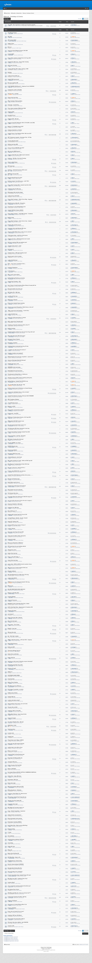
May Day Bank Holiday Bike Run (15, 868)
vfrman (10, 629)
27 (55, 186)
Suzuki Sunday (11, 678)
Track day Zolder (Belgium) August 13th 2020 (18, 50)
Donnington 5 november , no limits (15, 689)
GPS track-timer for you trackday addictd (17, 546)
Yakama (73, 288)
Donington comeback (12, 342)
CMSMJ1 (73, 36)
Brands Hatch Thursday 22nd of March (16, 918)
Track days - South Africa (13, 104)
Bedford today (11, 217)
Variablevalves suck (75, 86)
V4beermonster (74, 578)
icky (9, 637)
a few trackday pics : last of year (15, 457)
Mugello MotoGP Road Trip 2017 (15, 177)
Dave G (10, 275)
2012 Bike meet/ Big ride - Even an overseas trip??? (19, 892)
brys (72, 765)
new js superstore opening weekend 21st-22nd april (19, 885)
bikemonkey (74, 79)
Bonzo (10, 357)
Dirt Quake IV (11, 249)
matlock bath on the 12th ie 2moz (15, 747)
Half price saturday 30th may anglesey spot (17, 242)
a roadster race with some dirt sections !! (17, 349)
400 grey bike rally (12, 632)
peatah (73, 725)
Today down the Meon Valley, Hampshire (17, 535)
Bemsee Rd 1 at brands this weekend (16, 409)
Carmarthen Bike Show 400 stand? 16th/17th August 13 (20, 496)
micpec (73, 714)
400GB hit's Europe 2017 (13, 173)
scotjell (73, 130)
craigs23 (73, 868)
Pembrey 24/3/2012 (12, 908)
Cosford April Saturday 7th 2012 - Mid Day (17, 896)
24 (55, 333)
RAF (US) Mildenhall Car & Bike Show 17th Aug (18, 574)
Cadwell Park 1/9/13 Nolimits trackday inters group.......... (20, 475)
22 (52, 333)
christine (10, 289)
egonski (73, 353)
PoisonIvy (10, 518)
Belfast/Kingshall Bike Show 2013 (15, 664)
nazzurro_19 (11, 865)
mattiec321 (11, 189)
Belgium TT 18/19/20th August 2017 (15, 126)
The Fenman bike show (13, 493)
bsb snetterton (11, 835)
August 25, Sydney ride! (13, 521)
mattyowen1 (11, 483)
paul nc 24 (11, 886)
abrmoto (73, 639)
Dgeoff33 (73, 896)
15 (55, 171)
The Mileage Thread (12, 32)
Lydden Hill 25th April (12, 260)
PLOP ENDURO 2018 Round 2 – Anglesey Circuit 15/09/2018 (21, 86)
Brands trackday (11, 828)
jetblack (10, 861)
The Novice (11, 730)
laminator (10, 304)
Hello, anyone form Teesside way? (15, 321)
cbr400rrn (73, 93)
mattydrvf (10, 73)
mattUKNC (74, 528)
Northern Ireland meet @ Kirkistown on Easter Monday (20, 388)
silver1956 (10, 109)
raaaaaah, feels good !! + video (14, 245)
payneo (73, 47)
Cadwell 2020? (11, 54)
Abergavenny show (12, 549)
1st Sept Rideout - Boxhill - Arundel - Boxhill (17, 518)
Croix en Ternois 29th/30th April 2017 (16, 147)
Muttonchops (74, 710)
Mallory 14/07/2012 (12, 768)
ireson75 (73, 442)
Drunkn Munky (74, 40)
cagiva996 (11, 840)
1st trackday (10, 842)
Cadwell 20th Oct (11, 696)
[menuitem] (5, 9)
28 (52, 200)
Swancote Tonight (12, 718)
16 (49, 134)
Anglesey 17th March (12, 900)
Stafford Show (11, 43)
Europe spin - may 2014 (13, 413)
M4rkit (10, 98)
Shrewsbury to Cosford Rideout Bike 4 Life (17, 904)
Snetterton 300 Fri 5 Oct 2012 (14, 710)
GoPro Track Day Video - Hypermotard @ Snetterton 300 (20, 607)
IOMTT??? (10, 671)
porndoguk (11, 665)
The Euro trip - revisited (13, 93)
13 (52, 171)
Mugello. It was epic (12, 628)
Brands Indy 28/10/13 (12, 450)
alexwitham (11, 504)
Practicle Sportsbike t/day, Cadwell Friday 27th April (19, 875)
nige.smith (11, 33)
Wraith (73, 206)
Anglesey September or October (15, 130)
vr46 (9, 101)
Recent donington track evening (15, 818)
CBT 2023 (10, 36)
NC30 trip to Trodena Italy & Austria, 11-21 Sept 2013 (19, 417)
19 (55, 898)
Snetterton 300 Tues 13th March (15, 915)
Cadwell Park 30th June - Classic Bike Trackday (18, 61)
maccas (10, 396)
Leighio (10, 773)
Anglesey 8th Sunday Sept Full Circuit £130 (17, 514)
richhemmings (11, 858)
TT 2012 (9, 832)
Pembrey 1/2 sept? (12, 668)
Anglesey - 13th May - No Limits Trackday (17, 158)
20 (55, 134)
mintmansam (11, 207)
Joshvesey (11, 633)
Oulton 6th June (11, 846)
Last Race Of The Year (12, 296)
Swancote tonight (11, 539)
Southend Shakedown (12, 267)
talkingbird (10, 522)
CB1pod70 (74, 61)
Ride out (9, 47)
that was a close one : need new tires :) (16, 467)
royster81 (10, 318)
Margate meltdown (12, 571)
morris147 (11, 919)
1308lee (10, 672)
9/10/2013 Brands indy (12, 446)
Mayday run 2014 (11, 406)
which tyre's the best (12, 65)
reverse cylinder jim (75, 797)
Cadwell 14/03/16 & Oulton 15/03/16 (15, 210)
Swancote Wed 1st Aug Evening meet (16, 754)
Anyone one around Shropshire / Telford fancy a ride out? (20, 307)
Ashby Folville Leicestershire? (14, 815)
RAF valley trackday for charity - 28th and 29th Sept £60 (20, 460)
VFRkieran (11, 229)
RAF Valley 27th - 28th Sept (14, 292)
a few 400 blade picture (13, 402)
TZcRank (10, 105)
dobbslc (10, 329)
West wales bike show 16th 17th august (16, 335)
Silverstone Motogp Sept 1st (14, 650)
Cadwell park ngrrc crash (13, 363)
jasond (10, 375)
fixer (72, 783)
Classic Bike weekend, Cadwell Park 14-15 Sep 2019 (19, 58)
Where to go (10, 585)
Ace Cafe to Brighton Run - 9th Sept (16, 721)
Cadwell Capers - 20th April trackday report (17, 252)
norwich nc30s (11, 925)
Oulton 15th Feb (11, 657)
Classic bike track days (13, 97)
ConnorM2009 (11, 893)
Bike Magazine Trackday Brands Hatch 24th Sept (18, 464)
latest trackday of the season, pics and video (17, 703)
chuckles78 (74, 496)
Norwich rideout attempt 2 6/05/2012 (16, 864)
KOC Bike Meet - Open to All (14, 857)
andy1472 (10, 378)
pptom (10, 218)
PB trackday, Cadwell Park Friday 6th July (17, 797)
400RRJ (73, 592)
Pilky (72, 549)
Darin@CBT (11, 138)
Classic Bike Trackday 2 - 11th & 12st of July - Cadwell (20, 221)
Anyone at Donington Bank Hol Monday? (17, 360)
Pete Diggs (74, 24)
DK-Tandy (10, 923)
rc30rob (10, 561)
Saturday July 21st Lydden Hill (14, 800)
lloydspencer (11, 801)
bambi (73, 733)
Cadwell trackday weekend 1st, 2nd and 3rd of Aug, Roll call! (21, 331)
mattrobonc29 (11, 371)
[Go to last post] (76, 24)
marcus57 (73, 421)
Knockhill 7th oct (11, 115)
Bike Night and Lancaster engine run (16, 807)
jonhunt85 (10, 676)
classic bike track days (13, 560)
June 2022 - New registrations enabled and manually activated (21, 24)
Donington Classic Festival (14, 339)
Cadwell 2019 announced (13, 79)
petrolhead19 (11, 686)
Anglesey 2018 (11, 111)
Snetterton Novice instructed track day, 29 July (18, 346)
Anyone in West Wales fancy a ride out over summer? (20, 231)
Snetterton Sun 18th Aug (13, 507)
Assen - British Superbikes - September (16, 811)
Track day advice (11, 729)
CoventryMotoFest (12, 141)
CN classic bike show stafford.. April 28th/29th (18, 922)
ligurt (10, 66)
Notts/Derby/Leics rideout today (15, 860)
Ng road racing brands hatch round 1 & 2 (17, 424)
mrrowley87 (11, 543)
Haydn (10, 361)
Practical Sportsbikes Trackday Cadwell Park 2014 (19, 431)
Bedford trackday (11, 328)
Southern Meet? (11, 882)
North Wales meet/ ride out (14, 482)
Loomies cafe (11, 733)
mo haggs (73, 647)
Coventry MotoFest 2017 (13, 140)
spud (9, 836)
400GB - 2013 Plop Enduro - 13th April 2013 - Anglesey (20, 639)
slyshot (73, 89)
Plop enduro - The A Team (13, 624)
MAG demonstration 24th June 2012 (16, 786)
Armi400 (10, 762)
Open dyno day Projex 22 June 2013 (16, 532)
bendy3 (10, 697)
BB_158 (10, 37)
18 (52, 134)
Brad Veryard (49, 947)
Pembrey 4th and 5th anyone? (14, 224)
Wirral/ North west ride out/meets (15, 489)
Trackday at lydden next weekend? (15, 353)
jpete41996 (11, 347)
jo (10, 264)
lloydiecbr (11, 532)
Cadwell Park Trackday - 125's (14, 281)
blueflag (73, 657)
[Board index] (9, 4)
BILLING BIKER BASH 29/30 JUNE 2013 (16, 589)
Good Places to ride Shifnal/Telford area (17, 206)
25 (52, 186)
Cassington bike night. (13, 804)
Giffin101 (10, 515)
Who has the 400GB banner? (14, 151)
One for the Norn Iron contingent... (15, 871)
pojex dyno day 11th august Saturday (16, 743)
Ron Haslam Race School (13, 889)
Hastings (10, 72)
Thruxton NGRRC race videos (14, 442)
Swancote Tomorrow (12, 600)
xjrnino (10, 550)
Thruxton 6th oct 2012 (12, 707)
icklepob (73, 118)
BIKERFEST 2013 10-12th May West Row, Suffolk (18, 603)
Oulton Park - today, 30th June (14, 776)
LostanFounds (11, 83)
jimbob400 (10, 145)
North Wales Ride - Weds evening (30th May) (17, 825)
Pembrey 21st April (12, 610)
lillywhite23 (10, 257)
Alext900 (73, 32)
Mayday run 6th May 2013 (13, 592)
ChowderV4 (11, 278)
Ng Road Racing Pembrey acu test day (16, 278)
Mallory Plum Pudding (13, 682)
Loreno (73, 650)
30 (55, 200)
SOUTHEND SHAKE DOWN (14, 675)
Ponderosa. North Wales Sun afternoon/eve (17, 793)
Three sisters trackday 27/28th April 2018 (17, 108)
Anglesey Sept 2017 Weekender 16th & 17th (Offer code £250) (21, 122)
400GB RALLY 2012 (12, 725)
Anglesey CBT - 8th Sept (13, 118)
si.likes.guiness (74, 137)
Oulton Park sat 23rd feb (13, 654)
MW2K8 (10, 890)
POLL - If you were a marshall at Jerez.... (17, 263)
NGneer (10, 51)
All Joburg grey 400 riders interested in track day (18, 428)
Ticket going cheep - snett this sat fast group (18, 235)
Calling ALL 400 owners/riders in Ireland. (17, 317)
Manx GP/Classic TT (12, 511)
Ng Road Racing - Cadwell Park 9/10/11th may (18, 381)
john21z (10, 748)
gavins (10, 508)
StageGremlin (11, 286)
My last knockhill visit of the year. (15, 288)
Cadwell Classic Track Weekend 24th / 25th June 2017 (19, 133)
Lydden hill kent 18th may (13, 75)
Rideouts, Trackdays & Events (13, 16)
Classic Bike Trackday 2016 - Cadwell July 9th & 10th (19, 185)
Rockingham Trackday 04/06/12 (14, 822)
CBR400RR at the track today (14, 367)
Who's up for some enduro (14, 274)
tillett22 (73, 689)
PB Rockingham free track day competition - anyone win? (20, 356)
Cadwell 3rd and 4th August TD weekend (17, 485)
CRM (10, 25)
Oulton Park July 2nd (12, 553)
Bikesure (10, 250)
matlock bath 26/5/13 (12, 578)
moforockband (11, 193)
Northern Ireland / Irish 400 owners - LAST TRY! (18, 181)
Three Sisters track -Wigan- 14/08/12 (16, 740)
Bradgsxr (10, 815)
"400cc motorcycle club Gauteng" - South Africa (18, 310)
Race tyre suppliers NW (13, 82)
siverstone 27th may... (12, 761)
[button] (87, 19)
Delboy (73, 600)
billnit (10, 794)
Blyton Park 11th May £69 (13, 853)
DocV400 (73, 328)
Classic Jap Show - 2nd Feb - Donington (17, 435)
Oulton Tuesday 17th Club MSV (15, 765)
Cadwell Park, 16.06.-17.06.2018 (15, 89)
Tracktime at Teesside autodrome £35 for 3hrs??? (19, 324)
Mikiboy (10, 385)
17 (52, 898)
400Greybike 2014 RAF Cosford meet (16, 421)
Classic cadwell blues (12, 162)
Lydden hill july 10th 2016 (13, 195)
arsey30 (10, 536)
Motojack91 (11, 44)
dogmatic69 (11, 204)
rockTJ (73, 413)
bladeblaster (11, 436)
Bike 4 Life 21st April (12, 621)
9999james (11, 737)
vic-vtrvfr (10, 159)
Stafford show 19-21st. (13, 692)
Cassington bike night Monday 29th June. (17, 228)
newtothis (10, 253)
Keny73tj (73, 661)
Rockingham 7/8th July (13, 779)
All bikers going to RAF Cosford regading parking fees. (20, 377)
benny (73, 392)
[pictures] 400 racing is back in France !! (17, 525)
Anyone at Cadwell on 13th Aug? (15, 504)
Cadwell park (10, 736)
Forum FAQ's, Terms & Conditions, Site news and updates (32, 25)
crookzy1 (10, 268)
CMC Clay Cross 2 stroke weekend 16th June (17, 567)
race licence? (11, 614)
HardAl (10, 127)
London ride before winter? (14, 700)
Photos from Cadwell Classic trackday (16, 303)
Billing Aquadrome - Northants (14, 790)
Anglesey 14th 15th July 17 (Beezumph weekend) (18, 154)
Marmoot (10, 368)
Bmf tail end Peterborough (13, 478)
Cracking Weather (12, 596)
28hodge (73, 614)
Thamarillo (10, 236)
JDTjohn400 (11, 400)
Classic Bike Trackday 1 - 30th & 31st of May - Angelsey (20, 199)
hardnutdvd (74, 589)
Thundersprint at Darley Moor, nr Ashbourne (17, 374)
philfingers (74, 292)
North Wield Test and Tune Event (15, 370)
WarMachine (11, 311)
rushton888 (74, 740)
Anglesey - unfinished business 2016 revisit (17, 169)
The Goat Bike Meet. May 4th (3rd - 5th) (16, 384)
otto (9, 843)
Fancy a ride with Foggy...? (14, 556)
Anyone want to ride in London (14, 256)
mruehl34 (10, 90)
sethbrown (10, 751)
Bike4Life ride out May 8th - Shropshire (16, 203)
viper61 (73, 776)
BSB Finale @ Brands (12, 299)
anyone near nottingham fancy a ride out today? (18, 392)
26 (49, 200)
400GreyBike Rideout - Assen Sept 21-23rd (17, 714)
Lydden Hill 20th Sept (12, 314)
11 (55, 91)
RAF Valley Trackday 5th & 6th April (15, 439)
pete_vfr (10, 822)
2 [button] (84, 18)
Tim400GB (74, 446)
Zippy (73, 75)
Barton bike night (11, 783)
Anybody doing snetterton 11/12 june (16, 839)
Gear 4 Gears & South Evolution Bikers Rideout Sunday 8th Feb (22, 285)
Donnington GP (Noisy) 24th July (15, 757)
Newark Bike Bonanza (12, 643)
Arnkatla (73, 43)
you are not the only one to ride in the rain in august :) (20, 500)
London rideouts (11, 528)
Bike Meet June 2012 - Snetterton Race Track (17, 878)
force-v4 (10, 722)
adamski (73, 564)
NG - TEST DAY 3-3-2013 (13, 636)
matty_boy (73, 911)
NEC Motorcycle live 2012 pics (14, 685)
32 (55, 487)
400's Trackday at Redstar (13, 399)
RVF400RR (11, 69)
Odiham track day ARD (13, 144)
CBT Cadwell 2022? (12, 40)
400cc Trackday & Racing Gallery (15, 101)
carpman (10, 407)
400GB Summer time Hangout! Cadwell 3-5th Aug (19, 582)
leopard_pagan (74, 493)
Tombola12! (11, 494)
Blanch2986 (11, 322)
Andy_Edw (73, 922)
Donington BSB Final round (14, 453)
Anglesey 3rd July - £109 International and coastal (19, 238)
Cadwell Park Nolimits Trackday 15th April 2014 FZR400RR (21, 395)
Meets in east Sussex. (12, 750)
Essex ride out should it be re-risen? (16, 911)
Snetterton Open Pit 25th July (14, 188)
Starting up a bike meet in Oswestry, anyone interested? (20, 661)
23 (49, 186)
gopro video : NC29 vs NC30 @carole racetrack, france (20, 564)
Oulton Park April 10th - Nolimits (15, 617)
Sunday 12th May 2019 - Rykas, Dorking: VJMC (18, 68)
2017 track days (11, 166)
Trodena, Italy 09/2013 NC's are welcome (17, 471)
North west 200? (11, 647)
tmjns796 (10, 497)
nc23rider (10, 243)
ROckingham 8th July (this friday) (15, 192)
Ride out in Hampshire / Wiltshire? (15, 542)
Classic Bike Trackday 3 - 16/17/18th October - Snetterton (20, 213)
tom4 (10, 246)
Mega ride (10, 849)
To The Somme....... (12, 271)
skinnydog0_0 (11, 225)
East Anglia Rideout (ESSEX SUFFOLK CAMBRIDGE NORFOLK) (22, 772)
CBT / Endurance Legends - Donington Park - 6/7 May (19, 137)
